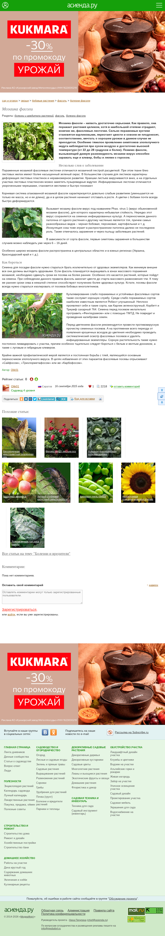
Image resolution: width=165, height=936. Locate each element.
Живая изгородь (120, 776)
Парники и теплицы (48, 809)
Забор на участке (120, 781)
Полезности (12, 781)
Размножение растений (50, 778)
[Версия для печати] (100, 399)
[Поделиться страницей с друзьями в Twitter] (35, 399)
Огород (40, 755)
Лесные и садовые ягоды (51, 759)
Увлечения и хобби (15, 879)
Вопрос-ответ (12, 765)
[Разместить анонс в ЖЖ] (61, 399)
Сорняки (41, 782)
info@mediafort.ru (51, 928)
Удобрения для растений (51, 792)
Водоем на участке (122, 764)
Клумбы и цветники (122, 759)
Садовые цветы (81, 764)
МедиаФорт (27, 916)
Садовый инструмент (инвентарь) (84, 812)
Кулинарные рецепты (17, 884)
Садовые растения (47, 768)
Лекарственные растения (19, 799)
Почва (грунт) (44, 796)
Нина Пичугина (77, 920)
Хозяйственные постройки (20, 842)
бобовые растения (43, 100)
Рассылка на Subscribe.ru (131, 732)
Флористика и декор (84, 787)
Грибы (39, 787)
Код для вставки (84, 398)
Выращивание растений (50, 773)
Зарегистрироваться (19, 610)
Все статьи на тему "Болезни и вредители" (36, 553)
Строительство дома (16, 833)
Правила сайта (104, 910)
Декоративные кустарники (87, 759)
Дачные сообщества (16, 756)
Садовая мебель (120, 802)
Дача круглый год (15, 867)
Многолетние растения (85, 768)
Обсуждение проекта (123, 898)
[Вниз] (161, 402)
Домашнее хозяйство (19, 858)
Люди (7, 770)
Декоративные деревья (86, 755)
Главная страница (17, 747)
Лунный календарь (15, 795)
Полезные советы (15, 809)
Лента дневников (14, 752)
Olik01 (14, 369)
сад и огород (10, 100)
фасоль (62, 100)
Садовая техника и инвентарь (85, 800)
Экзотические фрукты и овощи (90, 778)
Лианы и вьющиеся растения (89, 773)
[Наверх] (161, 389)
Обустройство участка (126, 747)
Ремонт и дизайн (14, 838)
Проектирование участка (125, 798)
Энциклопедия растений (18, 786)
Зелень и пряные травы (50, 764)
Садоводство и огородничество (48, 749)
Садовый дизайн (120, 793)
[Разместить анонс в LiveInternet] (46, 399)
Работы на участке (15, 862)
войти (11, 614)
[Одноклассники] (53, 732)
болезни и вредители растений (34, 115)
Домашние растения (84, 782)
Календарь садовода (17, 790)
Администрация (79, 910)
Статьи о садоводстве (17, 761)
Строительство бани (16, 847)
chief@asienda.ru (97, 920)
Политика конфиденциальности (63, 913)
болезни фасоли (80, 100)
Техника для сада (82, 805)
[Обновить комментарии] (161, 396)
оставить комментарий (127, 386)
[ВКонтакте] (45, 732)
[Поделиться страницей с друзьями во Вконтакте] (26, 399)
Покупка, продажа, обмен (19, 804)
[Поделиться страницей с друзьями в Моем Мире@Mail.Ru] (30, 399)
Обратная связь (52, 910)
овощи (25, 100)
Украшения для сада (122, 807)
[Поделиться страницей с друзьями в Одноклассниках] (21, 399)
